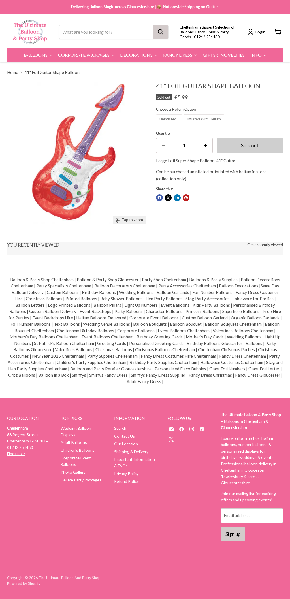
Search (120, 428)
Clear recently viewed (265, 245)
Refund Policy (126, 481)
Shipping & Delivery (131, 451)
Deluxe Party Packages (81, 480)
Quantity (163, 133)
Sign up (232, 534)
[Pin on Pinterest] (186, 197)
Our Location (126, 443)
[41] (16, 238)
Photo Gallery (73, 472)
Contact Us (124, 436)
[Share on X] (168, 197)
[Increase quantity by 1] (206, 145)
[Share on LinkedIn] (177, 197)
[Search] (160, 32)
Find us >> (16, 453)
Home (12, 72)
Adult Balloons (74, 442)
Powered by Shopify (23, 583)
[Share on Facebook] (159, 197)
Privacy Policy (126, 473)
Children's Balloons (78, 450)
